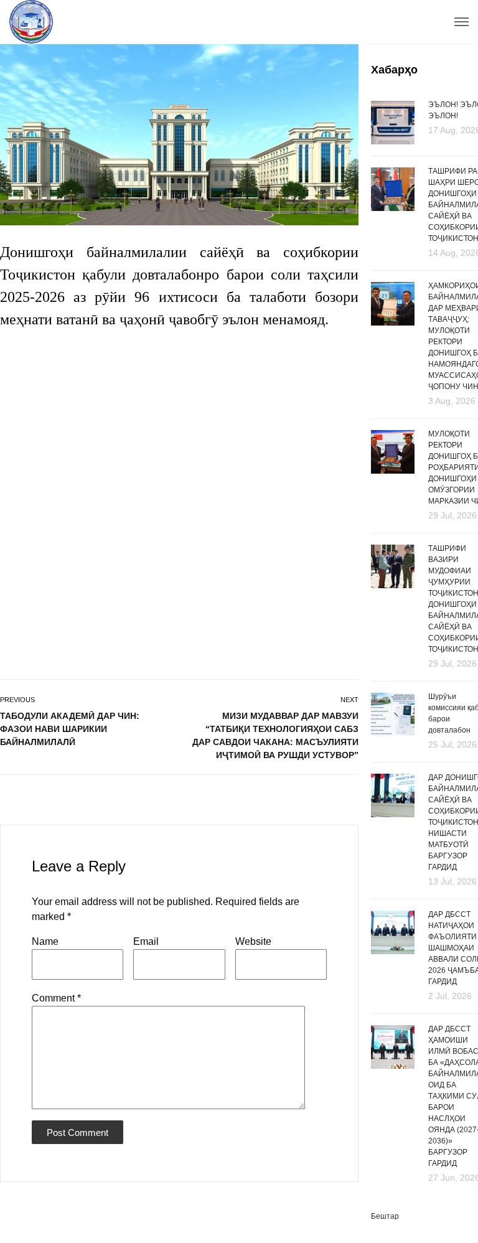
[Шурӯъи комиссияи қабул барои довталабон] (393, 721)
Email (146, 941)
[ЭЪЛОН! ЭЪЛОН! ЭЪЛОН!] (393, 121)
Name (45, 941)
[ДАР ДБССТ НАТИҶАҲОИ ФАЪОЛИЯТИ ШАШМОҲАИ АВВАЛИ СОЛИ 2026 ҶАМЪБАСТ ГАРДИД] (393, 955)
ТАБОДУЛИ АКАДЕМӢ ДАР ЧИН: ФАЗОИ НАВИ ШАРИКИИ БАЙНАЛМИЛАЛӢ (69, 729)
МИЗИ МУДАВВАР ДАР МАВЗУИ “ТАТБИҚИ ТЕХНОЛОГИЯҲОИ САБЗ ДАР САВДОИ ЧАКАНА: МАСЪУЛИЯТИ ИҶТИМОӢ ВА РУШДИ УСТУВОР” (275, 735)
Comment (56, 998)
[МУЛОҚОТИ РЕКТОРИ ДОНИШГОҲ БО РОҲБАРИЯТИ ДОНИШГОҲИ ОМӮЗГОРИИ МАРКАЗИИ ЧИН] (393, 475)
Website (253, 941)
